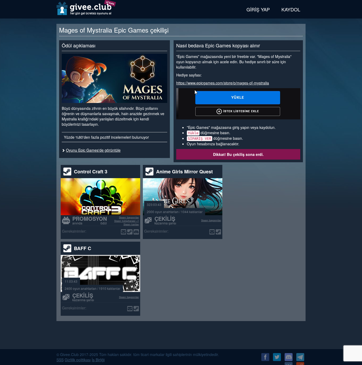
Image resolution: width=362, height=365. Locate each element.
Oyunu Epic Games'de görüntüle (93, 150)
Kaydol (290, 9)
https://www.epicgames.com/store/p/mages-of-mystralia (222, 82)
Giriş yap (258, 9)
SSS (60, 359)
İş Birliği (98, 359)
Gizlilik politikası (78, 359)
